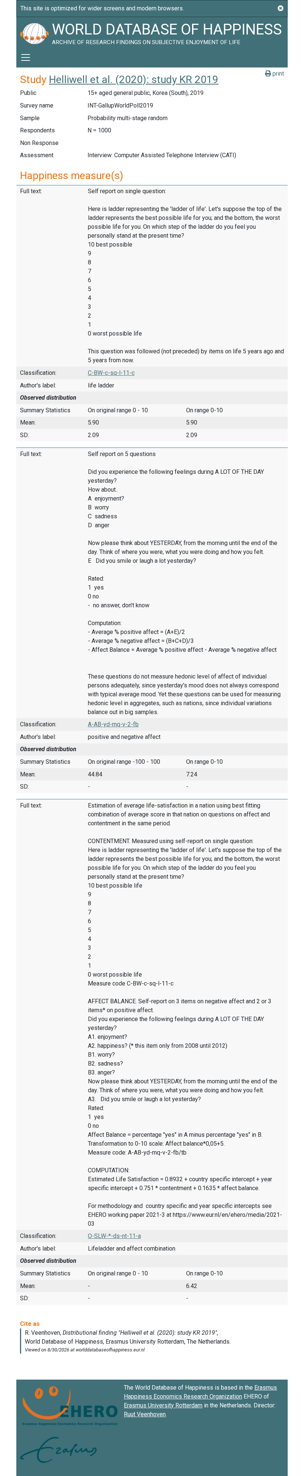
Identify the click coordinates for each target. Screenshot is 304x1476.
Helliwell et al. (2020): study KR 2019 (133, 79)
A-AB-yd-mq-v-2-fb (113, 724)
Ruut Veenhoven (145, 1414)
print (277, 73)
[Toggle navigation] (25, 57)
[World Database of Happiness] (34, 32)
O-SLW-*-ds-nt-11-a (114, 1235)
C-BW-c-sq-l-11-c (111, 372)
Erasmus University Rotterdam (163, 1405)
